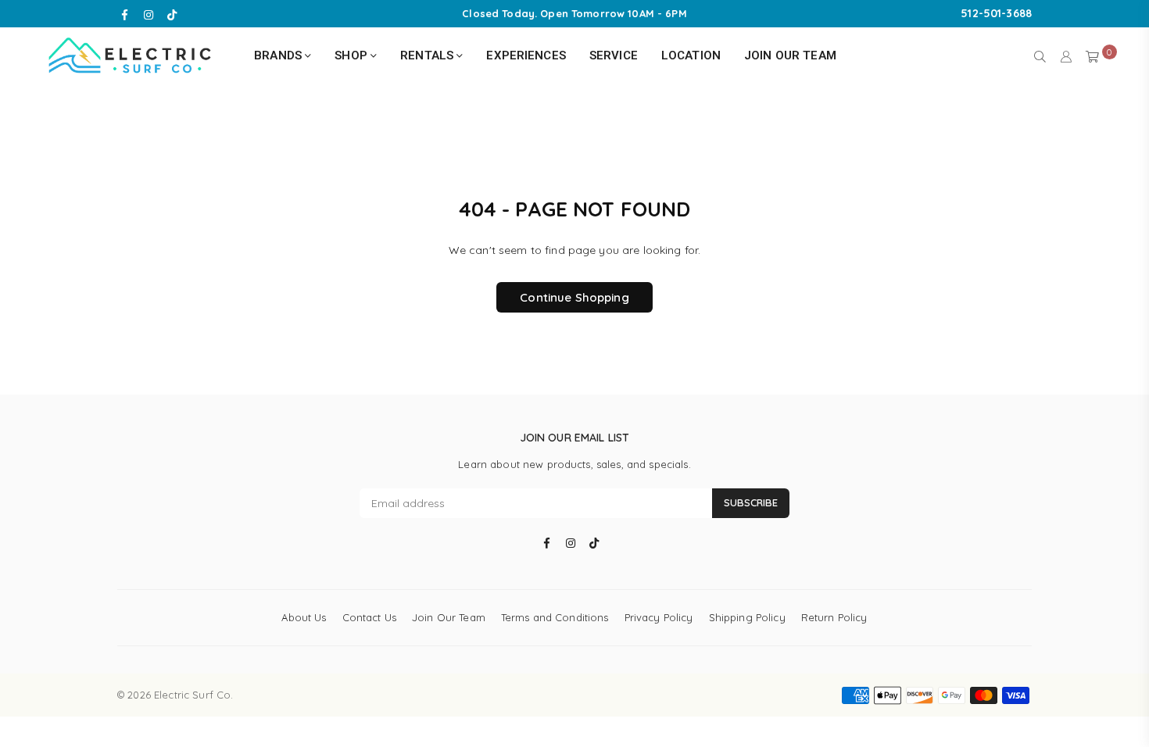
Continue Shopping (574, 297)
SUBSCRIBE (751, 502)
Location (691, 55)
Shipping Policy (747, 617)
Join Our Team (790, 55)
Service (613, 55)
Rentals (428, 55)
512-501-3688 (996, 13)
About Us (303, 617)
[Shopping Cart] (1092, 55)
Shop (352, 55)
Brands (279, 55)
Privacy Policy (659, 617)
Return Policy (834, 617)
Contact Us (369, 617)
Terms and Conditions (555, 617)
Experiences (526, 55)
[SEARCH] (1040, 55)
